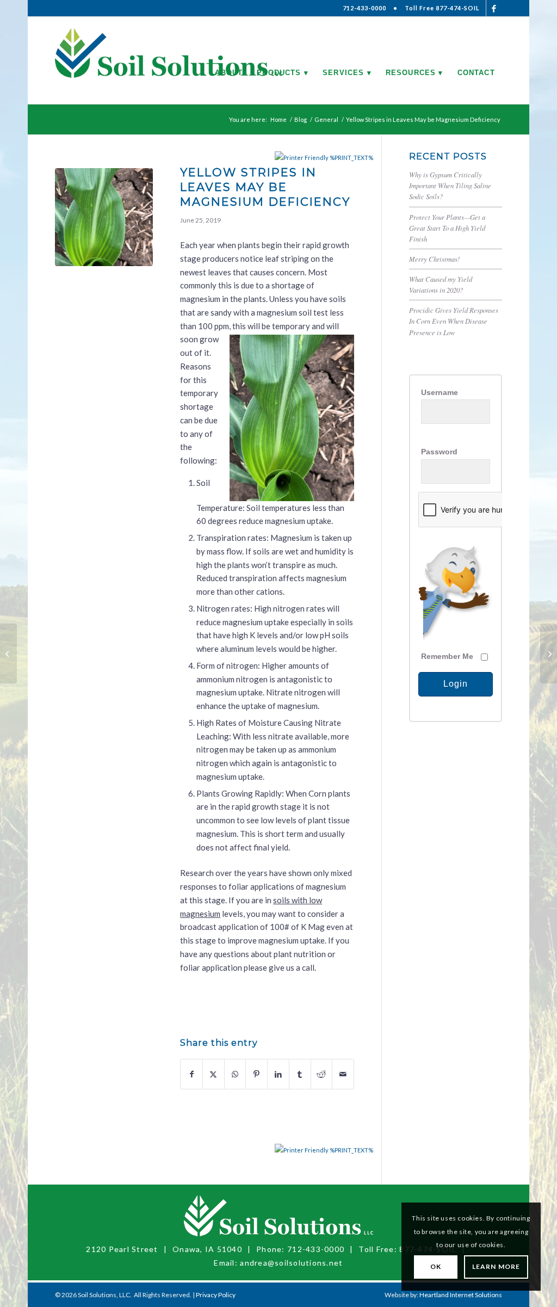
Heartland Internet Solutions (460, 1295)
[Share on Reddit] (321, 1074)
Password (439, 452)
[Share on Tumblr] (300, 1074)
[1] (104, 217)
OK (435, 1266)
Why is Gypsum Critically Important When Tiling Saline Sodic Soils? (450, 185)
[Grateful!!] (8, 653)
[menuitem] (229, 60)
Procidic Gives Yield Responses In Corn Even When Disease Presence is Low (453, 320)
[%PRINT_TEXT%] (302, 157)
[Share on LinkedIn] (278, 1074)
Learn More (496, 1266)
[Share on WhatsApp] (235, 1074)
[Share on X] (213, 1074)
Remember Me (447, 656)
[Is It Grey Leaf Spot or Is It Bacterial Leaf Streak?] (548, 653)
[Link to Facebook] (494, 8)
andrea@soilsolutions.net (291, 1262)
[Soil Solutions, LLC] (168, 60)
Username (439, 393)
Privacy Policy (216, 1295)
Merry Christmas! (434, 258)
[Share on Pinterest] (256, 1074)
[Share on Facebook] (191, 1074)
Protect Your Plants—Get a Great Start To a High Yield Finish (447, 227)
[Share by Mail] (343, 1074)
